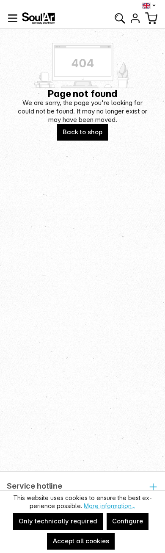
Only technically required (58, 521)
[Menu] (13, 18)
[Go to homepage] (38, 18)
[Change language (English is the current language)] (150, 5)
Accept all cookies (81, 541)
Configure (127, 521)
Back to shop (82, 132)
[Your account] (135, 18)
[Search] (120, 18)
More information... (109, 505)
